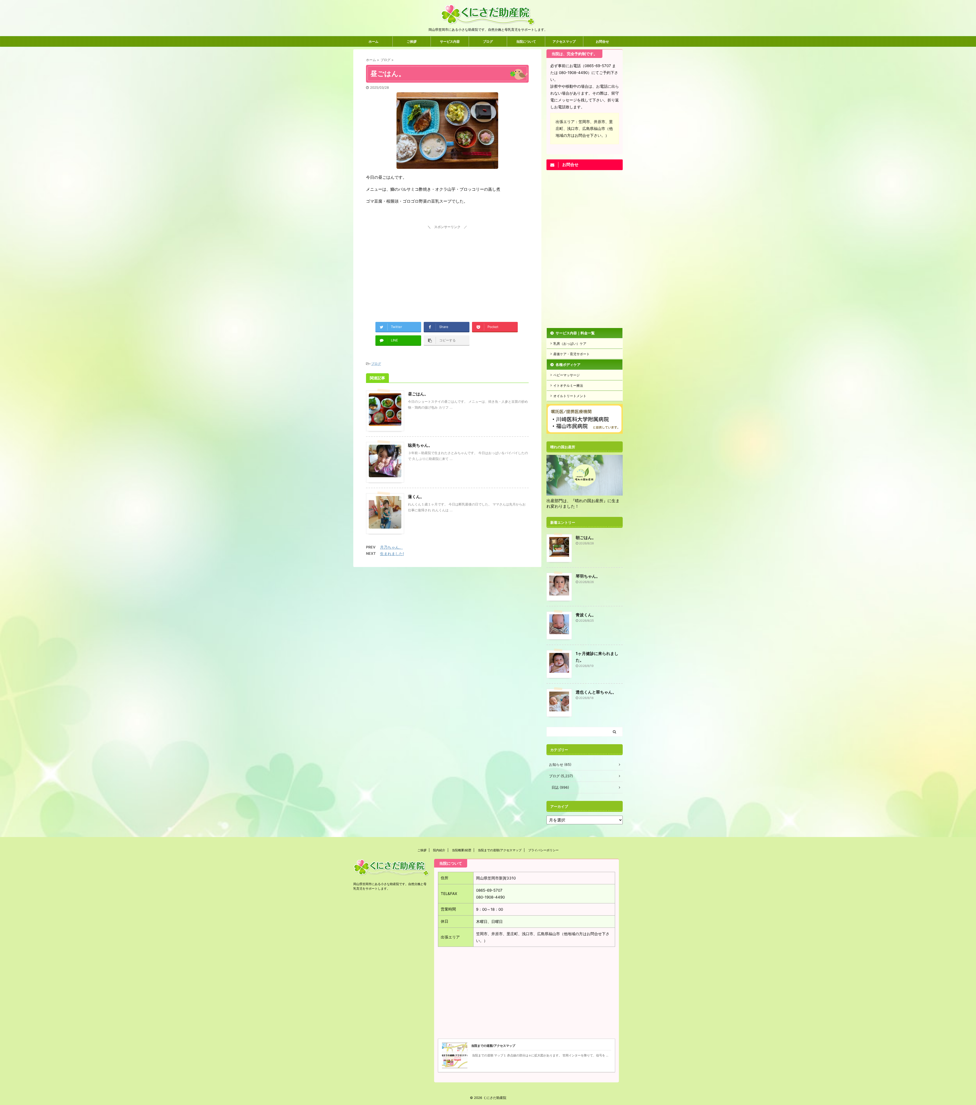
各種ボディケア (568, 364)
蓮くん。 (416, 496)
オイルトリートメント (569, 396)
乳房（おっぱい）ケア (569, 343)
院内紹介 (439, 850)
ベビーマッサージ (566, 375)
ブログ (488, 41)
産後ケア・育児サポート (571, 354)
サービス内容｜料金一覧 (575, 333)
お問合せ (602, 41)
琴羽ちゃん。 (588, 576)
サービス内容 (450, 41)
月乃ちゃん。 (391, 547)
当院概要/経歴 (461, 850)
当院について (526, 41)
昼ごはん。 (418, 393)
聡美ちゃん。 (420, 445)
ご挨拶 (412, 41)
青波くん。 (586, 614)
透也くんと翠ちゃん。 (596, 692)
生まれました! (392, 553)
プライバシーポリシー (543, 850)
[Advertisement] (447, 266)
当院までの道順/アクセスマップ (500, 850)
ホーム (373, 41)
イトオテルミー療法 (568, 385)
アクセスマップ (564, 41)
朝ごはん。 (586, 537)
